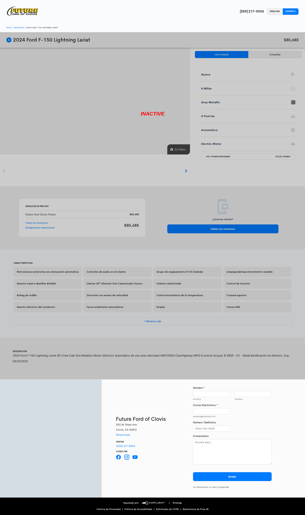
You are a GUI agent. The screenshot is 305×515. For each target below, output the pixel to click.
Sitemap (175, 503)
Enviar (232, 476)
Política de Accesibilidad (138, 509)
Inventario (19, 27)
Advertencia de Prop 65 (195, 509)
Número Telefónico (204, 422)
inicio (9, 27)
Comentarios (201, 436)
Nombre (199, 387)
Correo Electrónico (205, 405)
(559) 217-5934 (252, 11)
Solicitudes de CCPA (167, 509)
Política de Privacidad (109, 509)
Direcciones (123, 434)
